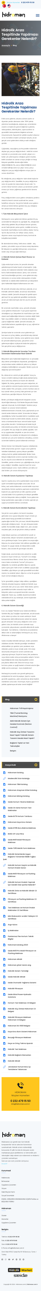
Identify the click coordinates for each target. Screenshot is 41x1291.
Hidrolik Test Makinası (17, 1049)
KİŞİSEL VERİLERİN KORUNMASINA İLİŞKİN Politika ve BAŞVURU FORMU (20, 1200)
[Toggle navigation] (37, 15)
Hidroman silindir (15, 959)
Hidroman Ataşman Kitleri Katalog (22, 790)
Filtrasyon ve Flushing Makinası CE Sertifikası (22, 900)
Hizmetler (5, 1219)
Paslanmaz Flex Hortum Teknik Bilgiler (21, 937)
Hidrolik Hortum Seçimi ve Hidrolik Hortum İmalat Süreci (22, 866)
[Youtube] (9, 1259)
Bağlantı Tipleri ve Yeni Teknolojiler (19, 744)
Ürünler (4, 1215)
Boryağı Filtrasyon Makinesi (19, 1037)
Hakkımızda (6, 1178)
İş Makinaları (13, 930)
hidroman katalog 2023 (18, 945)
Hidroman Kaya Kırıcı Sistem (20, 822)
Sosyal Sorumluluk (8, 1195)
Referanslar (5, 1181)
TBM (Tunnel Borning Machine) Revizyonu (18, 714)
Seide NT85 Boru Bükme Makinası (22, 828)
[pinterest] (23, 1259)
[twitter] (13, 1259)
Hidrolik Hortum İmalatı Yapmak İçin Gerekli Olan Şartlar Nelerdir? (22, 883)
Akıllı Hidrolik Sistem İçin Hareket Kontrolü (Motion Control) (21, 724)
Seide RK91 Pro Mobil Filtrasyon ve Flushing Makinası (22, 952)
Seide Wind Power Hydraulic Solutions (19, 995)
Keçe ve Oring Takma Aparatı (20, 1043)
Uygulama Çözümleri (9, 1185)
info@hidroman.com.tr (20, 1104)
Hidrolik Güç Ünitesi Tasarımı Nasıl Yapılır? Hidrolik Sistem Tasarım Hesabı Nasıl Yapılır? (22, 735)
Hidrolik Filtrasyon (15, 988)
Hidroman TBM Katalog (18, 784)
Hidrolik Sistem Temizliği (18, 971)
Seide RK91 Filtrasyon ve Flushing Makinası (21, 875)
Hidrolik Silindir (14, 1061)
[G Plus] (16, 1259)
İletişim (13, 751)
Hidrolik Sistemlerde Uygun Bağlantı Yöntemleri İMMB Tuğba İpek (19, 857)
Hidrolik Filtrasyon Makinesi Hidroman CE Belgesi (19, 1018)
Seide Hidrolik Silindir (16, 977)
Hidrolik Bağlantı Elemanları (19, 1055)
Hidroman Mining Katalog (19, 796)
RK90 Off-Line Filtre (16, 834)
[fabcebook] (2, 1259)
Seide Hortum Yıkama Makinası (21, 802)
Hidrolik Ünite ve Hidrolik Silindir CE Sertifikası (22, 892)
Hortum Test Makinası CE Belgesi (22, 1003)
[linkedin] (20, 1259)
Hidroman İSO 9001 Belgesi (19, 1026)
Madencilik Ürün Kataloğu (19, 778)
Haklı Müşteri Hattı (8, 1192)
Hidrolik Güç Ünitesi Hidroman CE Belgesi (22, 1010)
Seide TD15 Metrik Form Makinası (21, 848)
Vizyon (4, 1188)
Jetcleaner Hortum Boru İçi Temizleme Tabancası (19, 1068)
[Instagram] (5, 1259)
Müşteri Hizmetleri (20, 2)
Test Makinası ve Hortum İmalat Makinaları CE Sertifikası (21, 908)
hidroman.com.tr (32, 1284)
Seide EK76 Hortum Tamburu (20, 816)
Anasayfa (6, 45)
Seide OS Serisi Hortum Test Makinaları (19, 809)
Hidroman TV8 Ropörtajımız (21, 708)
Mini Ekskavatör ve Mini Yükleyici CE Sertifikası (23, 917)
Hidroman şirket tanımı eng (19, 965)
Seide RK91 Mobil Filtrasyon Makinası (19, 841)
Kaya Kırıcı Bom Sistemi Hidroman (22, 1031)
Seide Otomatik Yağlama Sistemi (22, 982)
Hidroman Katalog (16, 772)
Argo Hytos (12, 924)
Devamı (4, 1164)
